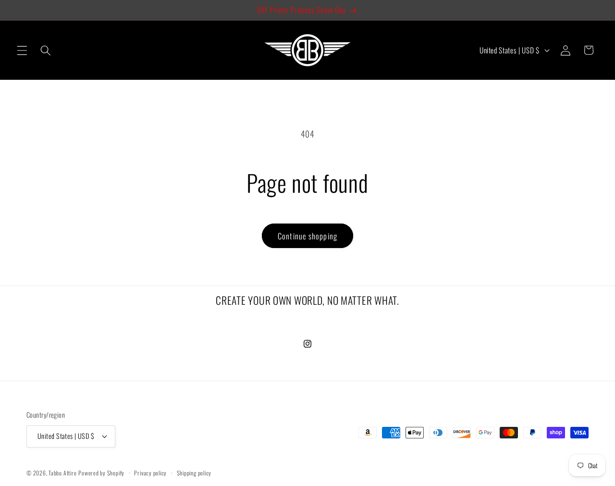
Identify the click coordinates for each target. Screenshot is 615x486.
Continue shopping (307, 236)
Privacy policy (150, 473)
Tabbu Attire (62, 473)
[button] (22, 50)
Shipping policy (194, 473)
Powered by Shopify (101, 473)
